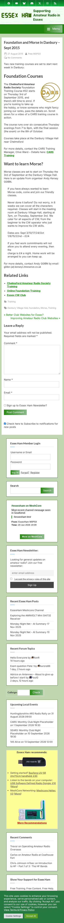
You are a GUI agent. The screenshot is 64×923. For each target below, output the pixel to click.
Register (35, 472)
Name (8, 379)
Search (14, 485)
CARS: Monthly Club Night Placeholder (31, 721)
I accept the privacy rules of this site (32, 579)
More (14, 786)
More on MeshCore (32, 536)
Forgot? (25, 472)
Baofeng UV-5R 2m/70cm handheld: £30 (28, 774)
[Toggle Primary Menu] (53, 29)
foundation (34, 308)
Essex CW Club (16, 295)
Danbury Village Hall (18, 308)
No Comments (15, 57)
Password (16, 462)
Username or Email (21, 452)
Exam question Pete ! (22, 666)
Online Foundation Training (23, 290)
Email (8, 392)
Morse (44, 308)
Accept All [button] (31, 916)
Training (12, 301)
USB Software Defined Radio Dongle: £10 (33, 783)
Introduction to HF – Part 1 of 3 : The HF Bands (31, 865)
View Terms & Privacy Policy (19, 909)
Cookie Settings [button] (13, 916)
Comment (10, 343)
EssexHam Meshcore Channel (27, 610)
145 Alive (15, 741)
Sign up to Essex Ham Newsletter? (26, 405)
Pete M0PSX (34, 53)
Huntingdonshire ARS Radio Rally (28, 713)
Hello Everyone (18, 657)
